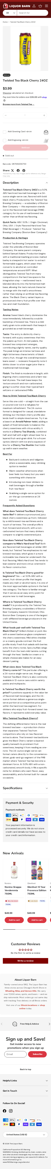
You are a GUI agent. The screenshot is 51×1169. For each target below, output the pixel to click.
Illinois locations (29, 1005)
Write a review (25, 960)
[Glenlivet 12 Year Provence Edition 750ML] (36, 870)
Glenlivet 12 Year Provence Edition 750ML (36, 890)
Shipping (7, 93)
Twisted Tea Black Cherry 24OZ (22, 22)
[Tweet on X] (12, 170)
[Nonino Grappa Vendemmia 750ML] (14, 870)
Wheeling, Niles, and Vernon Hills (20, 991)
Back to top (25, 1069)
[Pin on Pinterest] (24, 170)
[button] (40, 6)
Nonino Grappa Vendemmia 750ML (13, 890)
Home (5, 22)
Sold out (26, 147)
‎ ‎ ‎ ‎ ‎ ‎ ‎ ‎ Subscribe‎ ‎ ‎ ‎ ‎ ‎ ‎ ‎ (37, 1054)
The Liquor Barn (16, 1144)
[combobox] (25, 13)
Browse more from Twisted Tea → (18, 104)
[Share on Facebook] (18, 170)
